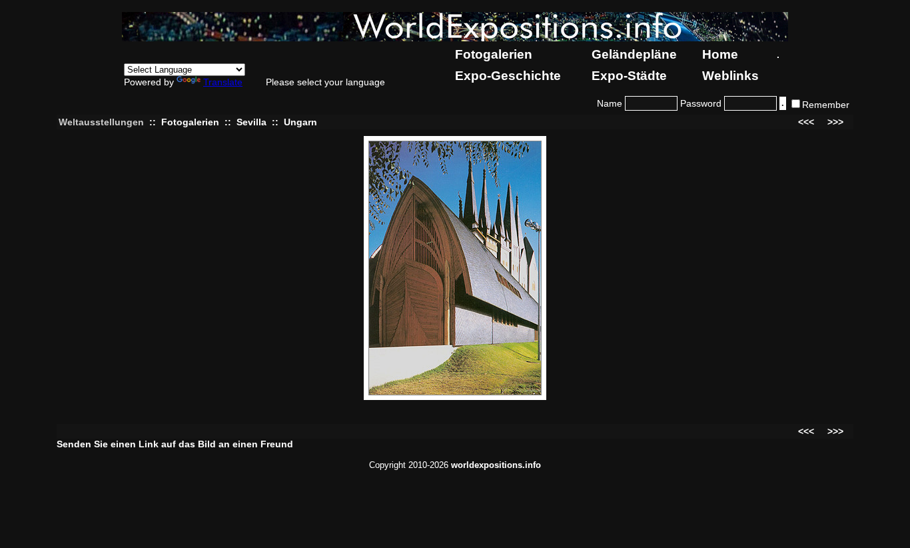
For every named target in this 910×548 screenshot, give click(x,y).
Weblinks (730, 76)
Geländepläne (634, 54)
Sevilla (251, 122)
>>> (835, 122)
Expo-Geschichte (508, 76)
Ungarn (300, 122)
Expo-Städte (629, 76)
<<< (806, 122)
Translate (222, 82)
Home (720, 54)
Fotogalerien (493, 54)
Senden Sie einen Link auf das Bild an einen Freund (175, 444)
